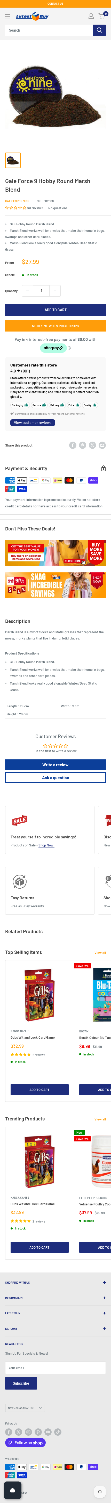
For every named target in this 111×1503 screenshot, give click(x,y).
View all (100, 953)
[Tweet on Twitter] (92, 445)
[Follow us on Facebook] (8, 1432)
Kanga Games (20, 1031)
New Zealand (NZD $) (20, 1407)
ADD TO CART (56, 310)
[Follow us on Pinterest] (38, 1432)
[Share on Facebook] (72, 445)
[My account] (91, 16)
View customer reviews (32, 422)
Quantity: (12, 291)
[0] (101, 16)
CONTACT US (55, 3)
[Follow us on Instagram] (28, 1432)
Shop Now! (46, 845)
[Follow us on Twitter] (18, 1432)
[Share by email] (102, 445)
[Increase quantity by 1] (55, 290)
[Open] (12, 1490)
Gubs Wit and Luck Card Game (33, 1037)
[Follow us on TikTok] (57, 1432)
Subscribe (21, 1383)
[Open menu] (7, 16)
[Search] (99, 30)
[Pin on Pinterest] (82, 445)
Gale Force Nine (17, 201)
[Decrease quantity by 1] (27, 290)
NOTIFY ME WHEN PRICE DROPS (55, 326)
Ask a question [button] (55, 777)
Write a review (55, 764)
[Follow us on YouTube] (48, 1432)
